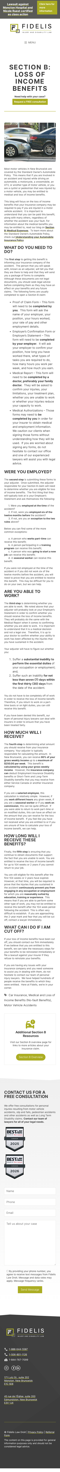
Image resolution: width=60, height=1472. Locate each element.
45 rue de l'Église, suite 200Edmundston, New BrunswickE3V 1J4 (20, 1399)
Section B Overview (31, 1057)
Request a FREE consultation (30, 101)
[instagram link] (6, 1368)
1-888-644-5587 (18, 1349)
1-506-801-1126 (18, 1354)
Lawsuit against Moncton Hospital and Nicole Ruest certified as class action (18, 9)
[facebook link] (13, 1368)
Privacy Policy (35, 1432)
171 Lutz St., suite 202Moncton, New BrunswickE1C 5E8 (18, 1380)
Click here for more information (47, 7)
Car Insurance (18, 995)
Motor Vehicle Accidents (20, 1005)
